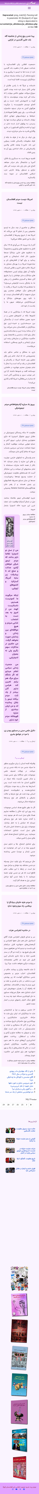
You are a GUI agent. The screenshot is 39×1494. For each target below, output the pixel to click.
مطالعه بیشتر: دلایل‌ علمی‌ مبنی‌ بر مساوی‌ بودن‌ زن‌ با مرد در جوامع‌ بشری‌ (20, 887)
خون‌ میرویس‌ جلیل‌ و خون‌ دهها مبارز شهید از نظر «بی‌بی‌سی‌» (21, 1085)
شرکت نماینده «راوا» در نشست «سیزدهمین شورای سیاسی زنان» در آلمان (26, 1151)
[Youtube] (16, 1489)
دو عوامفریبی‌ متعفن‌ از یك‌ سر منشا (19, 1092)
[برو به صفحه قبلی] (26, 1105)
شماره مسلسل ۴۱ (28, 57)
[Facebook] (24, 1489)
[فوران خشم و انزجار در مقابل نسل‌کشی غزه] (10, 1170)
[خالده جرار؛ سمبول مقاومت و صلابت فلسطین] (10, 1130)
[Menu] (29, 8)
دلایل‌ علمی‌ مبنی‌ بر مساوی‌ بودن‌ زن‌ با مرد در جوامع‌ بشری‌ (19, 732)
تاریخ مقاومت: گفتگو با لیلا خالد (26, 1160)
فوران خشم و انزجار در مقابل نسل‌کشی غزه (25, 1170)
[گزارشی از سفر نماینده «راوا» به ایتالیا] (10, 1140)
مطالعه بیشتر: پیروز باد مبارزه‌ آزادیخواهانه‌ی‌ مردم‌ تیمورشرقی (29, 518)
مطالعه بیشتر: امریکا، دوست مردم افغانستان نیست (21, 389)
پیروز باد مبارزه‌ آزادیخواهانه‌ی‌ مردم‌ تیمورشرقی (20, 406)
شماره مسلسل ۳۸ (27, 425)
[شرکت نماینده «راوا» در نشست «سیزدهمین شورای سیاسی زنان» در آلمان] (10, 1150)
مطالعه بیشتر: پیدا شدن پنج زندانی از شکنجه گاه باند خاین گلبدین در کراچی (20, 184)
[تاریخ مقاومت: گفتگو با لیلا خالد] (10, 1160)
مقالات (26, 47)
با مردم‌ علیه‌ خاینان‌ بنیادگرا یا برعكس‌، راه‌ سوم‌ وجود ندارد (19, 904)
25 (22, 1105)
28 (8, 1105)
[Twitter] (20, 1489)
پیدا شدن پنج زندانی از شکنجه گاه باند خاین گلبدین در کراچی (19, 38)
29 (4, 1105)
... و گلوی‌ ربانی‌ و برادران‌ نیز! (22, 1089)
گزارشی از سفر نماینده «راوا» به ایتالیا (25, 1140)
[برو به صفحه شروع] (30, 1105)
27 (13, 1105)
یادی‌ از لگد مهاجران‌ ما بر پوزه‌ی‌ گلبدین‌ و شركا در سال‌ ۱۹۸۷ (21, 1073)
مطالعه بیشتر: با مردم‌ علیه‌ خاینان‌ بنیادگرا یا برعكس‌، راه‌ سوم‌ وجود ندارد (21, 1062)
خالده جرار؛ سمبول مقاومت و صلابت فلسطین (25, 1130)
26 (18, 1105)
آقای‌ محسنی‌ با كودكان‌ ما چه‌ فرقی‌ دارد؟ (20, 1079)
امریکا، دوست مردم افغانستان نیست (19, 201)
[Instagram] (12, 1489)
